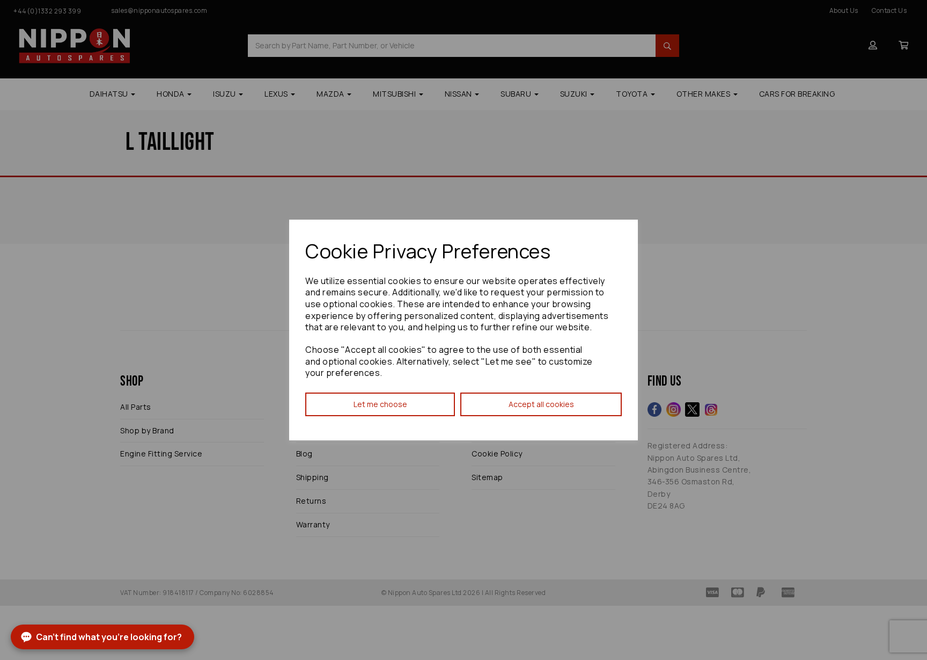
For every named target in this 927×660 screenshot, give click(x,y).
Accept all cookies (541, 404)
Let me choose (380, 404)
